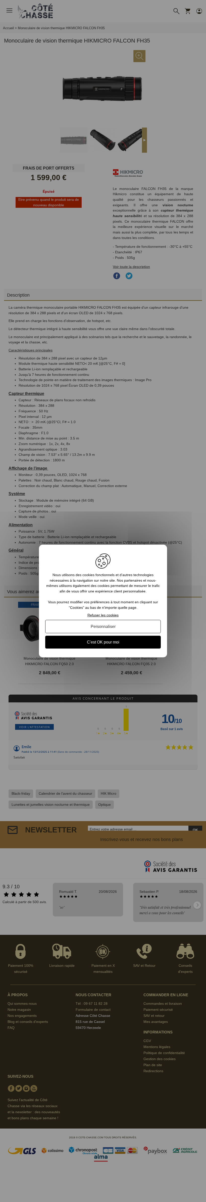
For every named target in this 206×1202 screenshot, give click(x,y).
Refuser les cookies (103, 615)
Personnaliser (103, 626)
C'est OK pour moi (103, 642)
